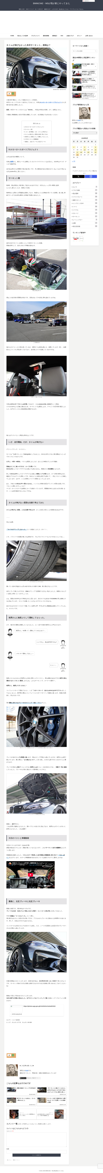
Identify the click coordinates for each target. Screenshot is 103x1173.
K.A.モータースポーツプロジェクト (34, 127)
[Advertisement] (51, 22)
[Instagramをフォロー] (91, 176)
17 (77, 152)
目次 (34, 123)
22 (95, 152)
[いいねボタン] (9, 93)
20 (88, 152)
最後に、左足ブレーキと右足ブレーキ (35, 141)
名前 (7, 1149)
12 (84, 149)
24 (77, 155)
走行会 (30, 1078)
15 (95, 149)
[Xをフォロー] (78, 176)
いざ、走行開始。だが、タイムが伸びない (36, 131)
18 (81, 152)
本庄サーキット (37, 1078)
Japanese (86, 0)
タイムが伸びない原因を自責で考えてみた (36, 134)
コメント (10, 1131)
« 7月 (73, 161)
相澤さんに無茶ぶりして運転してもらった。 (37, 136)
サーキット (23, 1078)
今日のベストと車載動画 (31, 139)
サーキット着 (28, 129)
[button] (95, 51)
